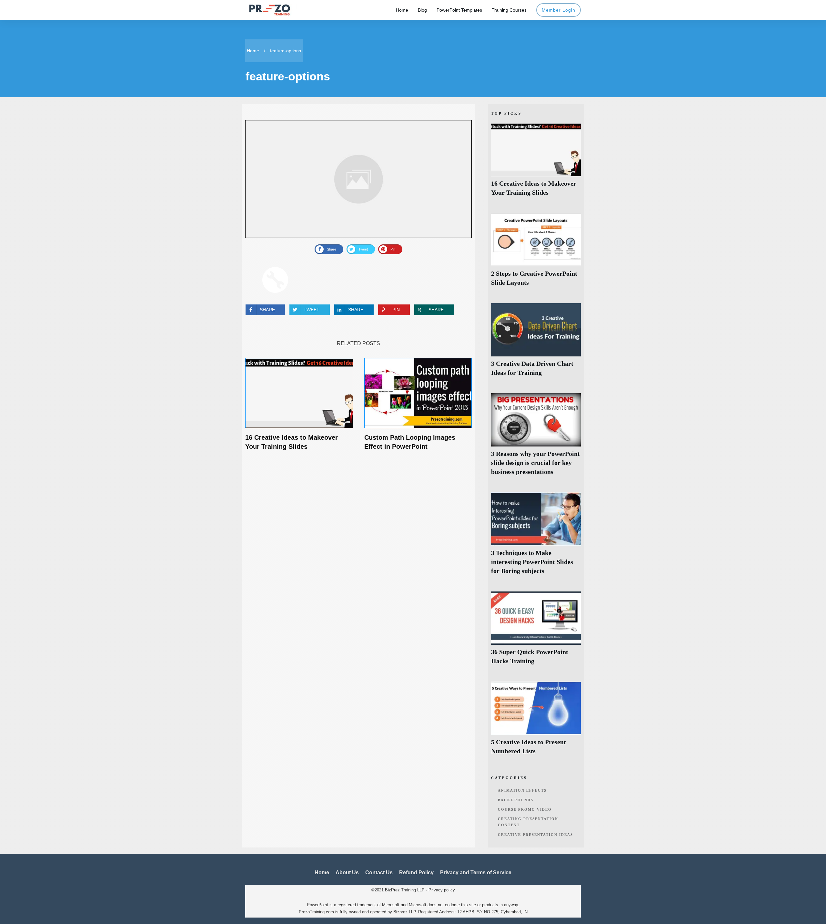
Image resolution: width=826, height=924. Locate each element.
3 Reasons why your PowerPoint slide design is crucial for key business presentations (536, 438)
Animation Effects (522, 790)
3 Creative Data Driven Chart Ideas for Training (536, 343)
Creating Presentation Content (528, 822)
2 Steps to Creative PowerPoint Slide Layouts (536, 253)
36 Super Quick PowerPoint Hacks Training (536, 631)
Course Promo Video (525, 809)
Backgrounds (515, 800)
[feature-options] (358, 179)
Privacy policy (441, 890)
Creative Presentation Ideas (535, 835)
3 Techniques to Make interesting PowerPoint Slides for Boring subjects (536, 537)
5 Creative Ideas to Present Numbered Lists (536, 722)
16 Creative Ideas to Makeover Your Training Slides (536, 163)
